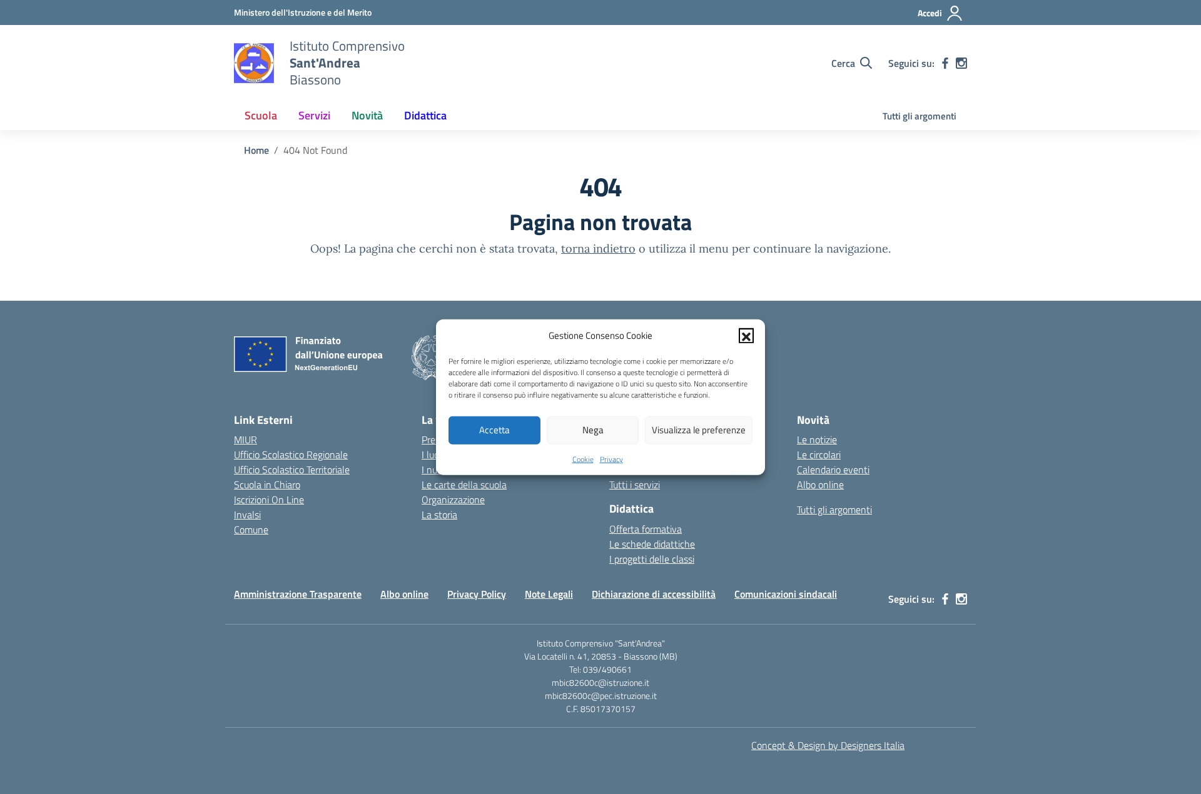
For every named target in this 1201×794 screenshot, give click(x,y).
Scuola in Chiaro (267, 484)
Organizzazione (453, 499)
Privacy (611, 459)
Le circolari (819, 454)
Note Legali (549, 593)
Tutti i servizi (634, 484)
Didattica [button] (425, 115)
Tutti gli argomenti (919, 116)
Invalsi (247, 514)
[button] (746, 335)
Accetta (494, 430)
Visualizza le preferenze (699, 430)
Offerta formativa (645, 528)
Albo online (820, 484)
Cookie (583, 459)
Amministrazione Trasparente (298, 593)
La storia (439, 514)
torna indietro (598, 248)
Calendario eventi (833, 469)
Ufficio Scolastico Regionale (291, 454)
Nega (593, 430)
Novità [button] (367, 115)
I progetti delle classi (651, 558)
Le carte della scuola (464, 484)
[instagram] (961, 63)
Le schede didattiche (652, 543)
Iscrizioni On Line (269, 499)
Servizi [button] (314, 115)
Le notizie (817, 439)
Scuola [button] (261, 115)
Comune (251, 529)
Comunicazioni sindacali (785, 593)
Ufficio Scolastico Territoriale (292, 469)
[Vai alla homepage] (254, 63)
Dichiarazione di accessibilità (654, 593)
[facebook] (945, 63)
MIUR (245, 439)
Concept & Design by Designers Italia (828, 745)
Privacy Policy (476, 593)
